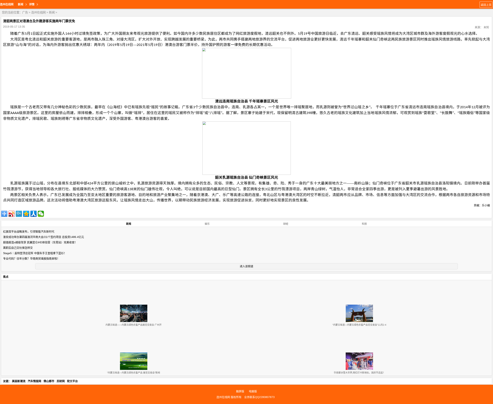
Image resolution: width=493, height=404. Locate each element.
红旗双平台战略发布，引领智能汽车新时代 (28, 231)
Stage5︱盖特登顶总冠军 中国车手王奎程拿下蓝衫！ (34, 253)
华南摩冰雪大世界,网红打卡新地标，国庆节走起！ (359, 372)
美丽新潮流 (18, 381)
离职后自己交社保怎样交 (18, 247)
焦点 (5, 276)
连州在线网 (6, 4)
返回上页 (486, 4)
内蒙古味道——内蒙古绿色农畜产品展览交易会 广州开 (134, 325)
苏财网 (61, 381)
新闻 (52, 12)
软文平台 (72, 381)
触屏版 (240, 391)
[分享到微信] (41, 214)
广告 (25, 12)
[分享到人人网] (33, 214)
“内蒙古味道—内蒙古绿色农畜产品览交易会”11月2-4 (359, 325)
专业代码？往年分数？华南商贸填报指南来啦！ (31, 258)
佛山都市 (49, 381)
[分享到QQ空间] (26, 214)
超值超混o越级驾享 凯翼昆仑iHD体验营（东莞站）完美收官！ (40, 242)
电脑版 (253, 391)
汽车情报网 (34, 381)
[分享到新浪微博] (11, 214)
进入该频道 (246, 266)
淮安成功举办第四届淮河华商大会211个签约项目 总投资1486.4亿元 (43, 236)
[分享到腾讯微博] (19, 214)
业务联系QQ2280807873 (259, 397)
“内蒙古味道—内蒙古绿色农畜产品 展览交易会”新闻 (133, 372)
